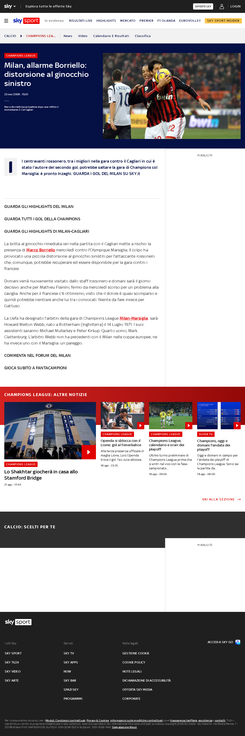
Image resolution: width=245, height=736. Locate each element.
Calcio (10, 36)
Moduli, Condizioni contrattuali (65, 720)
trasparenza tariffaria (183, 720)
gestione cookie (135, 653)
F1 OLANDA (166, 20)
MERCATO (128, 20)
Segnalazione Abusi (124, 727)
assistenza (205, 720)
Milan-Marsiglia (134, 318)
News (68, 36)
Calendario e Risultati (111, 36)
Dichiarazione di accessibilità (146, 680)
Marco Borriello (40, 250)
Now (67, 671)
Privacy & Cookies (98, 720)
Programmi (73, 698)
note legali (131, 671)
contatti (220, 720)
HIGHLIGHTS (106, 20)
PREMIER (146, 20)
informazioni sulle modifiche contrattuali (136, 720)
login (235, 6)
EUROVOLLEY (190, 20)
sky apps (71, 662)
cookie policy (133, 662)
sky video (13, 671)
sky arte (12, 680)
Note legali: (130, 643)
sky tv (69, 653)
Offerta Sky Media (137, 689)
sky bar (70, 680)
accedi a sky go (220, 642)
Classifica (143, 36)
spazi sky (71, 689)
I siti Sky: (11, 643)
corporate (131, 698)
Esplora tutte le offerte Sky (49, 6)
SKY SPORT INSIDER (223, 20)
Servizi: (69, 643)
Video (83, 36)
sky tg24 (12, 662)
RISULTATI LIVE (81, 20)
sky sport (13, 653)
